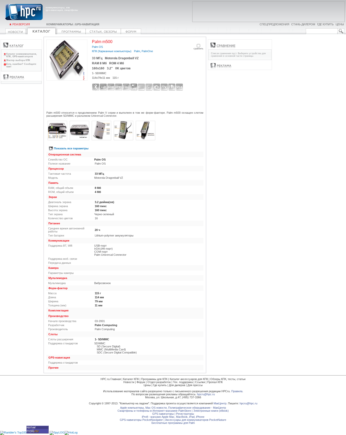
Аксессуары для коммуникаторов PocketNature (195, 419)
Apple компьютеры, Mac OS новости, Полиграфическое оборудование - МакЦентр (173, 407)
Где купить (160, 385)
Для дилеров (177, 385)
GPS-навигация (87, 24)
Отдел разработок (159, 382)
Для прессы (195, 385)
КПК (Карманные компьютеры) (111, 51)
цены (340, 24)
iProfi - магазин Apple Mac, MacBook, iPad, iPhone (173, 416)
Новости (128, 382)
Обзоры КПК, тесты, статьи (227, 379)
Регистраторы (185, 413)
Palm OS (97, 46)
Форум (141, 382)
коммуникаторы (59, 24)
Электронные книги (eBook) (211, 410)
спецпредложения (274, 24)
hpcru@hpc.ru (206, 394)
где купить (325, 24)
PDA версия (21, 24)
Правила (236, 391)
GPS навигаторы (163, 413)
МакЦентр (220, 403)
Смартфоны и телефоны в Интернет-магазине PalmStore (154, 410)
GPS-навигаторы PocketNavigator (141, 419)
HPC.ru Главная (111, 379)
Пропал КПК (215, 382)
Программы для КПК (154, 379)
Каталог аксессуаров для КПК (189, 379)
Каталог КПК (131, 379)
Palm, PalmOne (143, 51)
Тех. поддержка (183, 382)
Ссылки (200, 382)
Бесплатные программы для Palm (173, 422)
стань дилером (303, 24)
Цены (147, 385)
